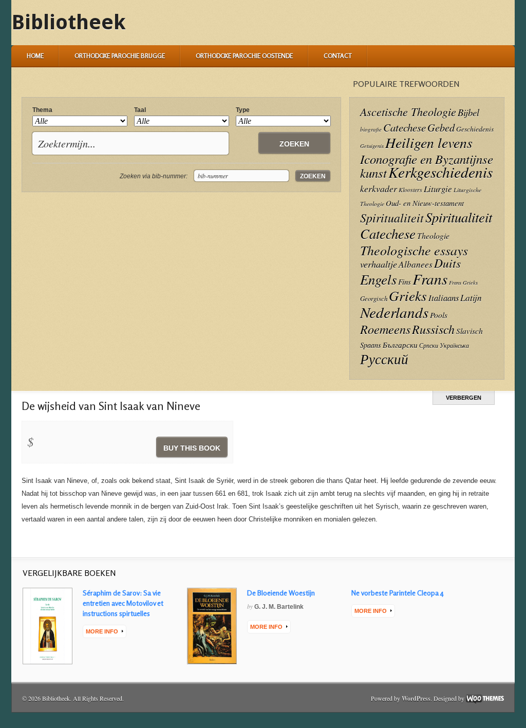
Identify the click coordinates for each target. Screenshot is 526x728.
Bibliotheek (68, 22)
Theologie (433, 235)
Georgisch (373, 298)
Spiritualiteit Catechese (426, 225)
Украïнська (454, 345)
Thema (42, 110)
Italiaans (443, 297)
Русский (384, 358)
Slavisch (469, 330)
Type (243, 110)
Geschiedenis (475, 129)
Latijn (471, 298)
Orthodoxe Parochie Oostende (244, 56)
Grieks (408, 295)
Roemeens (385, 329)
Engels (378, 279)
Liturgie (438, 189)
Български (400, 345)
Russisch (433, 329)
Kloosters (410, 189)
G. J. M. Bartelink (279, 606)
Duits (447, 263)
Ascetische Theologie (408, 111)
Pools (438, 314)
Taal (140, 110)
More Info (102, 631)
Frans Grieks (463, 282)
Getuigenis (372, 146)
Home (35, 56)
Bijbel (468, 112)
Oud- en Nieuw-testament (425, 203)
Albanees (416, 264)
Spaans (370, 345)
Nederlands (394, 312)
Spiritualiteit (392, 218)
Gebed (441, 127)
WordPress (416, 698)
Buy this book (191, 448)
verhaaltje (378, 264)
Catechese (404, 127)
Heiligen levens (429, 142)
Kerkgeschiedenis (440, 172)
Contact (338, 56)
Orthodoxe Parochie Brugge (119, 56)
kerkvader (378, 188)
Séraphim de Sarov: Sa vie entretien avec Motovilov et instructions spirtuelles (123, 603)
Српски (428, 345)
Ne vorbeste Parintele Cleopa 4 (397, 592)
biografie (371, 129)
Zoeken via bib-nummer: (153, 176)
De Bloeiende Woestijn (281, 592)
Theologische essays (414, 250)
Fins (404, 281)
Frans (429, 279)
